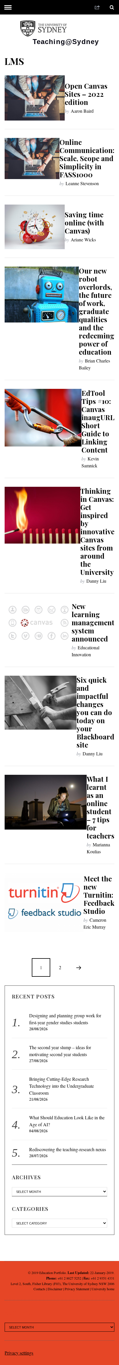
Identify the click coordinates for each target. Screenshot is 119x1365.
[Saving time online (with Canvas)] (34, 227)
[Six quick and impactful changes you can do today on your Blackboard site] (40, 703)
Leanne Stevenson (82, 183)
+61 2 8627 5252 (69, 1278)
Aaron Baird (82, 111)
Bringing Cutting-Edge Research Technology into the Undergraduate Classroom (61, 1086)
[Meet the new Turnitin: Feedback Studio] (44, 902)
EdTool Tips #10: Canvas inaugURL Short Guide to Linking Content (97, 421)
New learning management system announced (93, 622)
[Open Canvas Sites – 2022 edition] (34, 97)
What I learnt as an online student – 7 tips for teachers (100, 807)
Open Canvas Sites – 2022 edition (86, 94)
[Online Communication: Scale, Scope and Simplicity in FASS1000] (32, 158)
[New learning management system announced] (38, 622)
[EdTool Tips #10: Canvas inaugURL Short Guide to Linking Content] (43, 418)
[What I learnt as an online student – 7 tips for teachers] (45, 802)
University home (103, 1288)
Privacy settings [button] (19, 1353)
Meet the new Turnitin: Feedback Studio (98, 895)
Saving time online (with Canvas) (84, 222)
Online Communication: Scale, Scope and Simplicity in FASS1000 (87, 158)
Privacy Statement (77, 1288)
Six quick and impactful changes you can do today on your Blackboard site (95, 712)
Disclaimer (55, 1288)
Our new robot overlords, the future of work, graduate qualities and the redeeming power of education (96, 311)
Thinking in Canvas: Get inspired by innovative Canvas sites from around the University (97, 531)
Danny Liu (96, 581)
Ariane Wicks (83, 239)
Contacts (39, 1288)
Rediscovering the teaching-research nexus (67, 1149)
